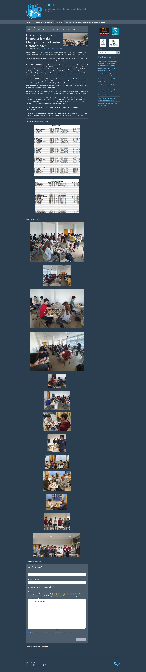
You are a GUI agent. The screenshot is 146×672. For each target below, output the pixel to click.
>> (118, 52)
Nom (29, 572)
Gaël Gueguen (60, 48)
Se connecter (38, 665)
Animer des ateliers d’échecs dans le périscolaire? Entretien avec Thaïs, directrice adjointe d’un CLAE (108, 64)
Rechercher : (101, 49)
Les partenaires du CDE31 (97, 22)
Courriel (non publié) (33, 579)
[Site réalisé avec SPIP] (116, 663)
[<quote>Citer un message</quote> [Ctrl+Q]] (38, 601)
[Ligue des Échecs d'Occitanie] (104, 31)
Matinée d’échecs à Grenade (106, 82)
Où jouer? (50, 22)
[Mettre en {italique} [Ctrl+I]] (33, 601)
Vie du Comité (59, 22)
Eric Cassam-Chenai (49, 48)
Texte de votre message (34, 592)
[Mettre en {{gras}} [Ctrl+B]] (30, 601)
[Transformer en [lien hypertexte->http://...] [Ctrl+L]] (35, 601)
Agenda (85, 22)
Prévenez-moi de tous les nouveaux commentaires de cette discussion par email (50, 633)
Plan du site (29, 665)
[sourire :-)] (43, 601)
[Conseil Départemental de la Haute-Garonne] (115, 32)
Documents (68, 22)
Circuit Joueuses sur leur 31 (106, 79)
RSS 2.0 (46, 665)
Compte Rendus (77, 22)
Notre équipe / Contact (39, 22)
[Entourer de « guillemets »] (41, 601)
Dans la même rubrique (106, 57)
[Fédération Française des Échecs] (114, 43)
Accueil (28, 22)
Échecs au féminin (103, 95)
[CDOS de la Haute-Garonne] (103, 43)
